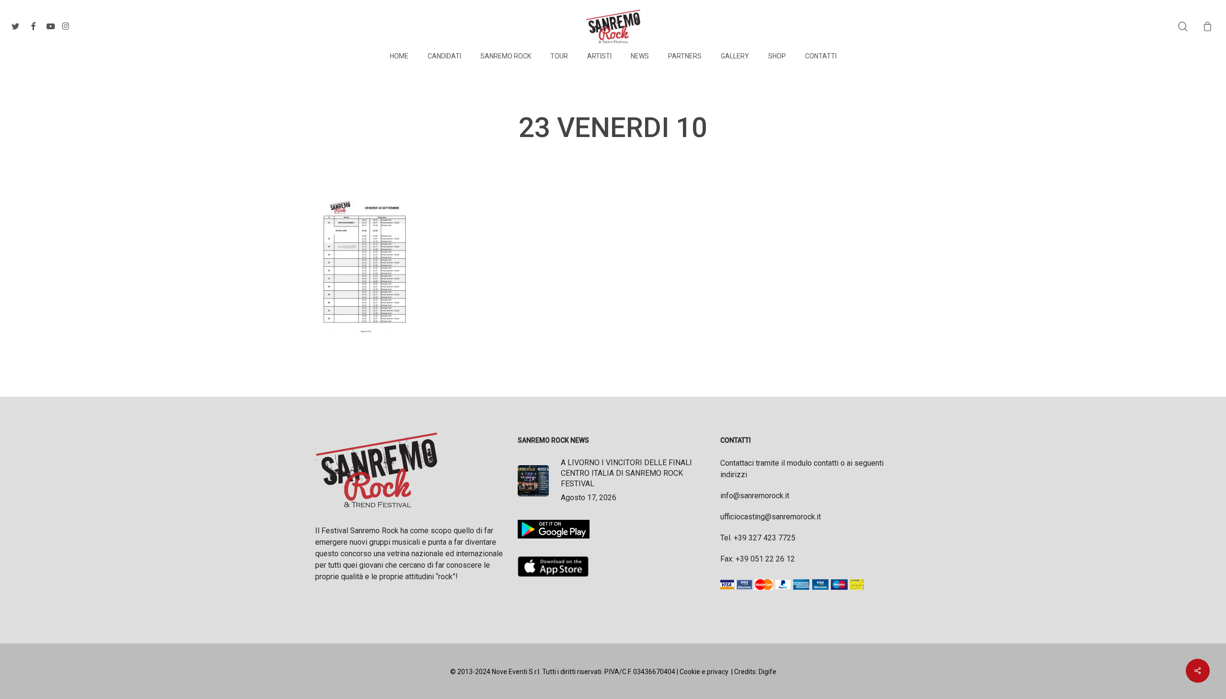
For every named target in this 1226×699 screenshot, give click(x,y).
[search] (1183, 27)
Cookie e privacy (704, 672)
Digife (767, 672)
